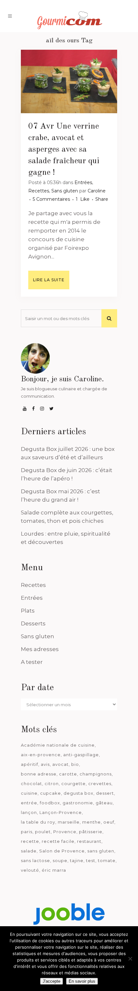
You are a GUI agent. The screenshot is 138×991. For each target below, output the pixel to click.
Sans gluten (64, 191)
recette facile (58, 841)
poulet (43, 831)
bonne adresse (38, 773)
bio (75, 764)
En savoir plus (82, 981)
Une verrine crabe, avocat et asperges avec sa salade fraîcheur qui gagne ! (63, 149)
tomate (107, 860)
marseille (69, 822)
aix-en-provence (41, 754)
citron (52, 783)
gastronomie (78, 802)
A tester (32, 662)
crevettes (99, 783)
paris (26, 831)
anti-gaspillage (81, 754)
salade (29, 850)
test (90, 860)
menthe (91, 822)
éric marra (54, 870)
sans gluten (100, 850)
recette (30, 841)
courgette (73, 783)
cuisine (29, 793)
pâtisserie (90, 831)
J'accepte (51, 981)
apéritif (29, 764)
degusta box (78, 793)
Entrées (83, 182)
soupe (60, 860)
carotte (68, 773)
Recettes (38, 191)
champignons (96, 773)
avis (45, 764)
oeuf (108, 822)
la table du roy (38, 822)
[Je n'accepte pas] (130, 958)
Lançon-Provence (60, 812)
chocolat (31, 783)
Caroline (97, 191)
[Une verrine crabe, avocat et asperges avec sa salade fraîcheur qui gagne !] (69, 81)
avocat (60, 764)
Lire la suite (49, 279)
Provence (64, 831)
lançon (29, 812)
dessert (105, 793)
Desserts (33, 623)
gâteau (104, 802)
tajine (76, 860)
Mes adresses (40, 649)
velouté (30, 870)
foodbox (50, 802)
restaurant (89, 841)
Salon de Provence (62, 850)
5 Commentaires (51, 199)
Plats (28, 610)
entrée (29, 802)
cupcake (50, 793)
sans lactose (35, 860)
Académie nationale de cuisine (58, 745)
